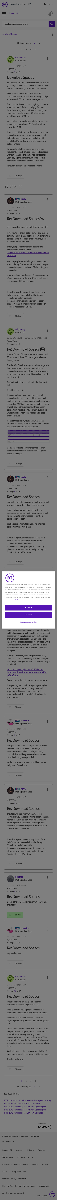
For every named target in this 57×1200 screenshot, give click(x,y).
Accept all (28, 607)
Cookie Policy (15, 600)
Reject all (28, 615)
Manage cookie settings (28, 622)
